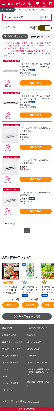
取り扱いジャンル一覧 (12, 349)
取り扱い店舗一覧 (10, 356)
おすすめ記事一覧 (10, 362)
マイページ (7, 376)
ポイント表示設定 (10, 383)
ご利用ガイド (8, 390)
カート (5, 369)
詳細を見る (35, 83)
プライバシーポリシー (37, 362)
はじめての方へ (34, 349)
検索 (46, 17)
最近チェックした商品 (12, 342)
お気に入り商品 (9, 335)
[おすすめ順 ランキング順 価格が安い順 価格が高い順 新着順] (41, 36)
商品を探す (7, 328)
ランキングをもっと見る (27, 316)
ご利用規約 (32, 356)
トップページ (7, 9)
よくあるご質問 (34, 342)
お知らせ (31, 335)
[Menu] (3, 3)
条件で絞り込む (15, 36)
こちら (36, 401)
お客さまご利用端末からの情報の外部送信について (38, 372)
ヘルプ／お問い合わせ (37, 328)
